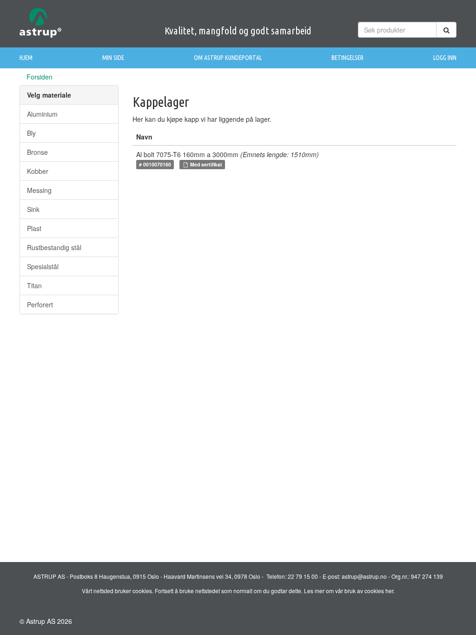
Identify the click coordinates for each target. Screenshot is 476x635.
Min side (113, 57)
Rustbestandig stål (54, 247)
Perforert (40, 304)
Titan (34, 285)
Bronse (37, 152)
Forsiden (39, 76)
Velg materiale (49, 94)
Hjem (26, 57)
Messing (39, 190)
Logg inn (444, 57)
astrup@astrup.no (364, 576)
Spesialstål (43, 266)
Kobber (37, 171)
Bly (31, 133)
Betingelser (347, 57)
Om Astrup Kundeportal (228, 57)
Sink (33, 209)
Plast (34, 228)
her (389, 591)
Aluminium (42, 114)
